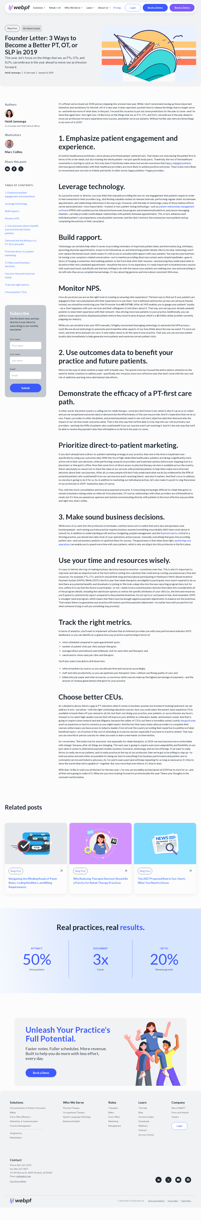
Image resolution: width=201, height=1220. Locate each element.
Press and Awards (180, 1112)
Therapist (113, 1108)
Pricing (117, 7)
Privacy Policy (173, 1201)
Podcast (143, 1130)
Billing (13, 1112)
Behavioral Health (71, 1121)
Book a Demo (155, 7)
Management (114, 1125)
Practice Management (20, 1125)
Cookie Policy (186, 1201)
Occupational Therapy (74, 1112)
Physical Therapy (71, 1108)
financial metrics (169, 533)
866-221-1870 (24, 1165)
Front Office (114, 1117)
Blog (141, 1112)
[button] (39, 8)
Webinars (143, 1125)
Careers (175, 1117)
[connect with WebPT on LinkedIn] (158, 1180)
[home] (19, 7)
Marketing (113, 1121)
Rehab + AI (55, 7)
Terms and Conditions (156, 1201)
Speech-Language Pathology (77, 1117)
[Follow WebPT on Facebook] (188, 1180)
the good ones (188, 720)
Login (133, 7)
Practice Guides (146, 1117)
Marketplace (16, 1137)
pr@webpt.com (23, 1176)
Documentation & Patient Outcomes (28, 1108)
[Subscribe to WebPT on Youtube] (178, 1180)
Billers (111, 1112)
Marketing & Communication (24, 1121)
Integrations (16, 1133)
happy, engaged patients (178, 163)
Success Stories (146, 1134)
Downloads (144, 1121)
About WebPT (178, 1108)
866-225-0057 (21, 1169)
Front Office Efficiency (20, 1117)
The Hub (143, 1108)
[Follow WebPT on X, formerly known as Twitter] (168, 1180)
